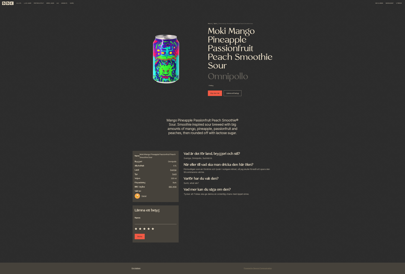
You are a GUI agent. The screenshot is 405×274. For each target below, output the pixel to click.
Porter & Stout (39, 3)
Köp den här (215, 93)
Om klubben (379, 3)
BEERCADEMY (390, 3)
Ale (58, 3)
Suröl (72, 3)
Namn (137, 218)
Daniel (144, 196)
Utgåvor (399, 3)
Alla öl (18, 3)
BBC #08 (173, 187)
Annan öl (64, 3)
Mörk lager (50, 3)
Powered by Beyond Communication (258, 268)
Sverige (173, 170)
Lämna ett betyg (232, 93)
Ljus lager (27, 3)
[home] (8, 3)
